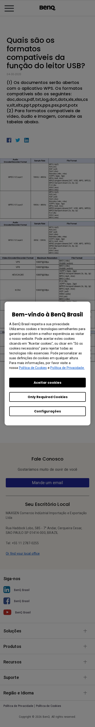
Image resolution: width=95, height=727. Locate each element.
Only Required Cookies (48, 397)
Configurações (47, 411)
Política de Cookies (33, 368)
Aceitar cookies (47, 382)
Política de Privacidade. (67, 368)
